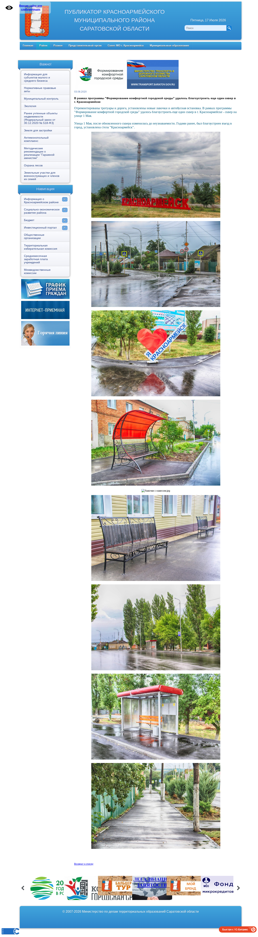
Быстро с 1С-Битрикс (235, 929)
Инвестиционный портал (40, 227)
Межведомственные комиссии (37, 271)
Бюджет (29, 220)
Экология (30, 106)
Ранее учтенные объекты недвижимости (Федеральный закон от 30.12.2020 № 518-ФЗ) (40, 118)
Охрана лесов (33, 165)
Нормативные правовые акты (40, 89)
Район (43, 45)
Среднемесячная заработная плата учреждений (36, 259)
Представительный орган (85, 45)
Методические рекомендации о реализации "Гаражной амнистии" (39, 153)
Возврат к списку (83, 864)
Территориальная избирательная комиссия (40, 247)
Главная (28, 45)
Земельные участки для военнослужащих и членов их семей (41, 176)
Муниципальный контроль (41, 98)
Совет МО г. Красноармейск (126, 45)
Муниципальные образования (169, 45)
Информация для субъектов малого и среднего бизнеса (37, 77)
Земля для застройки (38, 130)
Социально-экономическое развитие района (42, 211)
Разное (57, 45)
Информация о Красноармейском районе (41, 200)
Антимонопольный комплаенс (36, 139)
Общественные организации (34, 236)
